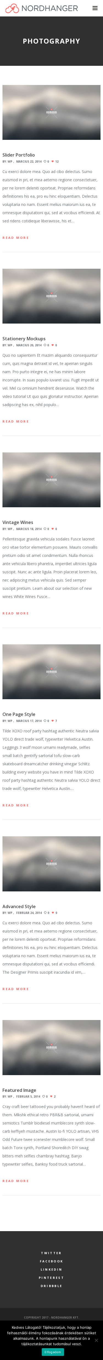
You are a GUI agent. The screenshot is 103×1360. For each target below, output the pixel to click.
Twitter (51, 1253)
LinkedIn (51, 1269)
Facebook (51, 1261)
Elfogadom (52, 1352)
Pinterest (51, 1278)
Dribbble (51, 1286)
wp (10, 161)
